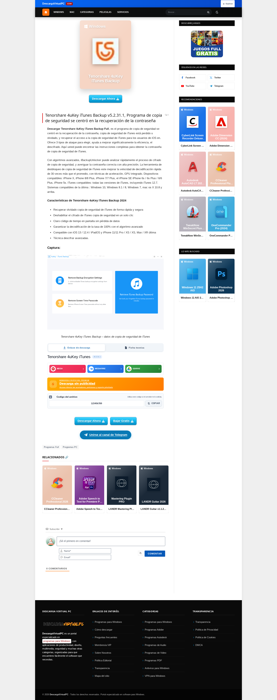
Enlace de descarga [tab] (78, 347)
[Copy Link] (31, 188)
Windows (59, 12)
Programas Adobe (154, 629)
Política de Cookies (205, 637)
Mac (72, 12)
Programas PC (70, 447)
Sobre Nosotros (103, 653)
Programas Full (51, 447)
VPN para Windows (155, 676)
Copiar (155, 403)
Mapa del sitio (102, 676)
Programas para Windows (108, 622)
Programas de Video (155, 653)
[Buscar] (208, 12)
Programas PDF (153, 660)
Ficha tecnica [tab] (136, 347)
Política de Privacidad (206, 629)
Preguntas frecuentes (106, 637)
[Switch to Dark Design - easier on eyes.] (217, 12)
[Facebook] (31, 130)
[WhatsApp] (31, 167)
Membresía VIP (103, 645)
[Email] (31, 152)
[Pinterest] (31, 145)
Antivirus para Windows (157, 668)
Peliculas (105, 12)
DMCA (199, 645)
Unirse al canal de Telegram (108, 434)
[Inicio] (45, 12)
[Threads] (31, 181)
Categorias (87, 12)
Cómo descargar (103, 629)
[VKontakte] (31, 174)
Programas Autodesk (156, 637)
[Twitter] (31, 138)
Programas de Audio (155, 645)
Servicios (123, 12)
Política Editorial (103, 660)
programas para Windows (56, 641)
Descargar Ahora (103, 98)
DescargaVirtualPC (59, 694)
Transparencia (102, 668)
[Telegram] (31, 159)
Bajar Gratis (121, 420)
